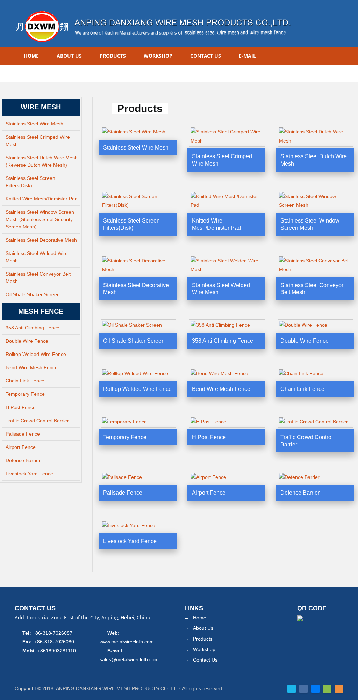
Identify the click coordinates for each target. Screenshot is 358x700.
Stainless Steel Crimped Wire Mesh (38, 140)
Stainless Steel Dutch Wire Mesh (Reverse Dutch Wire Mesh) (42, 161)
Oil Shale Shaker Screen (33, 294)
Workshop (158, 55)
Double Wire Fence (27, 341)
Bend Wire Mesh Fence (32, 367)
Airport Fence (21, 447)
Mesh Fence (40, 311)
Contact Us (205, 55)
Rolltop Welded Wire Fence (36, 354)
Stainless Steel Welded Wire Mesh (37, 256)
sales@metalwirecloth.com (129, 659)
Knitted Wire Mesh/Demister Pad (42, 199)
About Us (69, 55)
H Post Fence (21, 407)
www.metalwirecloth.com (127, 641)
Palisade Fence (23, 434)
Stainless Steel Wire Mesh (34, 123)
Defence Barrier (23, 460)
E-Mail (247, 55)
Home (31, 55)
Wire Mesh (41, 107)
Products (113, 55)
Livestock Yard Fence (29, 473)
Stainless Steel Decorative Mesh (41, 240)
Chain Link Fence (25, 381)
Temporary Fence (25, 394)
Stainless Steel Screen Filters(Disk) (30, 181)
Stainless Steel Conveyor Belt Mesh (38, 277)
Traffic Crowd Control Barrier (37, 420)
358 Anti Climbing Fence (32, 327)
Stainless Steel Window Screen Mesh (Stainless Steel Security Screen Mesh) (40, 219)
